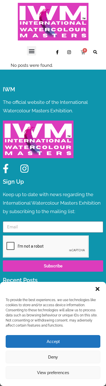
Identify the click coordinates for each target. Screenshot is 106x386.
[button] (97, 289)
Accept (53, 341)
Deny (53, 357)
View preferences (53, 372)
